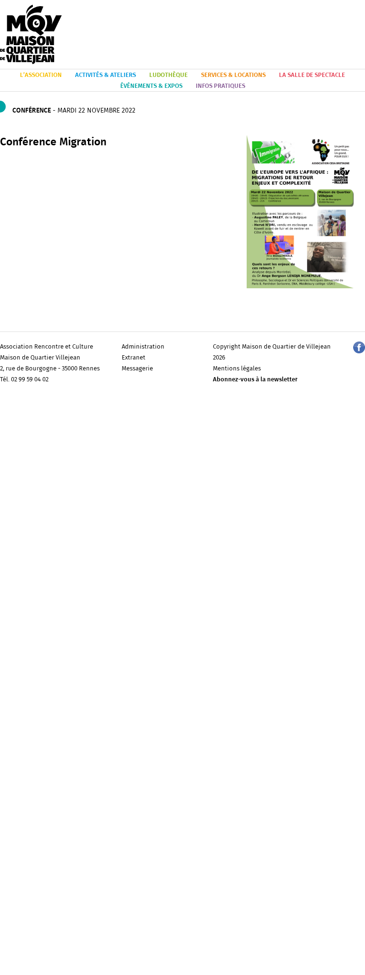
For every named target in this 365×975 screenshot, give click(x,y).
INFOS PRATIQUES (220, 86)
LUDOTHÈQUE (168, 75)
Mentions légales (237, 369)
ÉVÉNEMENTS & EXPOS (151, 86)
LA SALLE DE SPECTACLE (312, 75)
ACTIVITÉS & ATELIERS (105, 75)
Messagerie (137, 369)
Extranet (133, 358)
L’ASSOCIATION (41, 75)
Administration (143, 347)
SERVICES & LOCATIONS (233, 75)
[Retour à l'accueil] (31, 35)
